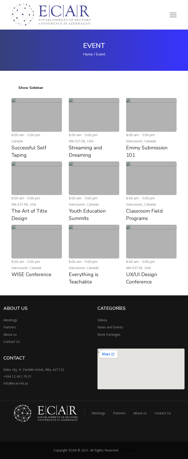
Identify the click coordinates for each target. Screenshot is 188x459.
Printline (129, 450)
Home (88, 54)
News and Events (110, 327)
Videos (102, 320)
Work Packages (108, 334)
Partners (9, 327)
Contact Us (11, 341)
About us (10, 334)
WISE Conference (31, 274)
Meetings (10, 320)
